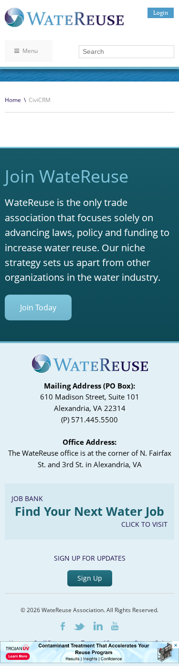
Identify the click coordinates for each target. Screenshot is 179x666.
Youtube (114, 626)
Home (13, 100)
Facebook (63, 626)
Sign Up (89, 578)
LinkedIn (98, 626)
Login (160, 12)
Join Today (38, 307)
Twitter (79, 626)
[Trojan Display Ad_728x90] (89, 660)
